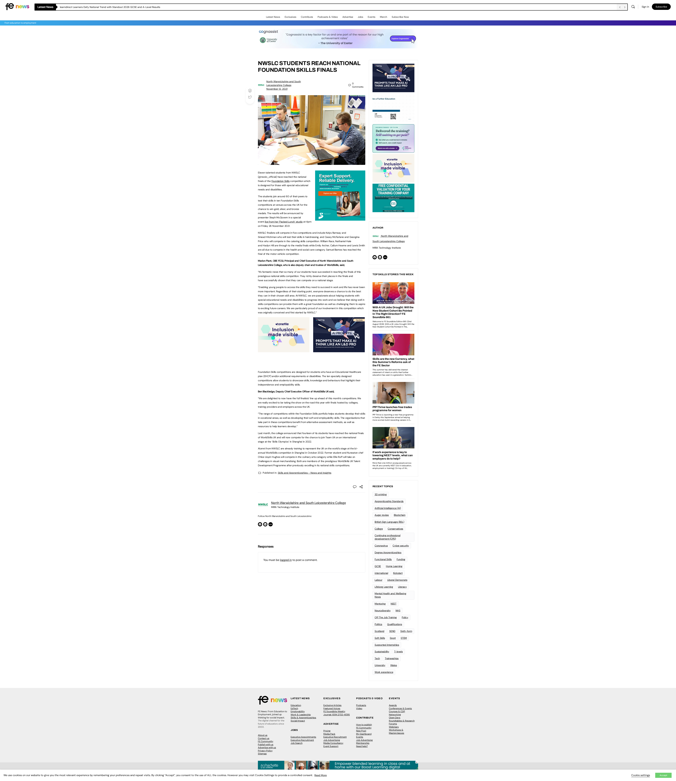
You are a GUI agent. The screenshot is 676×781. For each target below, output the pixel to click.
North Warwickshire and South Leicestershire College (308, 503)
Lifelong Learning (384, 586)
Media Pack (329, 733)
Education (296, 705)
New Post (361, 730)
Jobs (360, 16)
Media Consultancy (333, 743)
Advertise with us (267, 747)
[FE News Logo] (17, 6)
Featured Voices (331, 708)
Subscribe (661, 6)
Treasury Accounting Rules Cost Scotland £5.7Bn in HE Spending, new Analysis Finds (108, 7)
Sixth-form (406, 631)
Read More (320, 775)
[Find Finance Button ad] (393, 138)
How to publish (364, 724)
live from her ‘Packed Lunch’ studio (284, 221)
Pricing (326, 730)
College (379, 528)
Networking (395, 714)
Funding (401, 559)
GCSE (378, 566)
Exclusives (290, 16)
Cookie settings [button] (640, 775)
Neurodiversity (383, 610)
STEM (404, 638)
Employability (298, 711)
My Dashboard (363, 733)
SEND (392, 631)
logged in (286, 560)
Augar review (382, 515)
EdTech (294, 708)
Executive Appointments (303, 736)
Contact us (263, 738)
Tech (377, 658)
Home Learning (394, 566)
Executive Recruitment (302, 740)
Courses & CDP (397, 711)
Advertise (347, 16)
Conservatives (395, 528)
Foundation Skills (280, 181)
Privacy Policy (265, 750)
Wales (393, 665)
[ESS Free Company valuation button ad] (393, 197)
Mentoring (380, 603)
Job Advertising (331, 740)
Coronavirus (381, 545)
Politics (378, 624)
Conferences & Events (400, 708)
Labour (378, 579)
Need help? (362, 746)
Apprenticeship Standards (389, 501)
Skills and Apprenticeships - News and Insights (304, 472)
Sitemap (262, 753)
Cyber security (401, 545)
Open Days (394, 717)
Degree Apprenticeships (388, 552)
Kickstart (398, 573)
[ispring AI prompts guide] (339, 350)
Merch (383, 16)
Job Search (296, 743)
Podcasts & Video (328, 16)
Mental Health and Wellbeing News (390, 595)
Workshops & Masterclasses (396, 731)
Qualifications (394, 624)
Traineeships (392, 658)
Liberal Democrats (397, 579)
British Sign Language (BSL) (389, 521)
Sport (393, 638)
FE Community (265, 741)
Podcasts (361, 705)
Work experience (384, 672)
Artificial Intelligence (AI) (388, 508)
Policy (405, 617)
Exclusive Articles (332, 705)
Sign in (645, 6)
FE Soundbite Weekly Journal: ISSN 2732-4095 (336, 713)
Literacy (402, 586)
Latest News (273, 16)
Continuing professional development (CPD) (387, 537)
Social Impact (298, 720)
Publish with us (265, 744)
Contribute (307, 16)
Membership (362, 743)
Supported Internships (387, 644)
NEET (393, 603)
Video (359, 708)
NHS (398, 610)
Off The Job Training (386, 617)
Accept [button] (663, 775)
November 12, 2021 (276, 88)
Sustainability (382, 651)
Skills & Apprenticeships (303, 717)
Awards (393, 705)
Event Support (330, 746)
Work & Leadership (301, 714)
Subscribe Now (400, 16)
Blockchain (399, 515)
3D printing (381, 494)
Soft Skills (380, 638)
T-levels (398, 651)
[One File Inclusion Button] (283, 350)
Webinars (394, 726)
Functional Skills (383, 559)
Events (371, 16)
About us (262, 735)
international (381, 573)
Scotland (379, 631)
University (380, 665)
